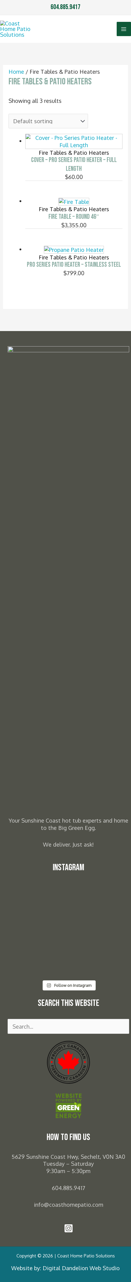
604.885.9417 (65, 7)
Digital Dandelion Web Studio (81, 1267)
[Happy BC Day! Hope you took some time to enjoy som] (68, 904)
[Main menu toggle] (124, 29)
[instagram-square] (68, 1230)
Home (16, 71)
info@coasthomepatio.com (68, 1204)
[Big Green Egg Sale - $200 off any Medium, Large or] (68, 933)
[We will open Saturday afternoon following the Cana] (68, 964)
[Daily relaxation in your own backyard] (68, 890)
